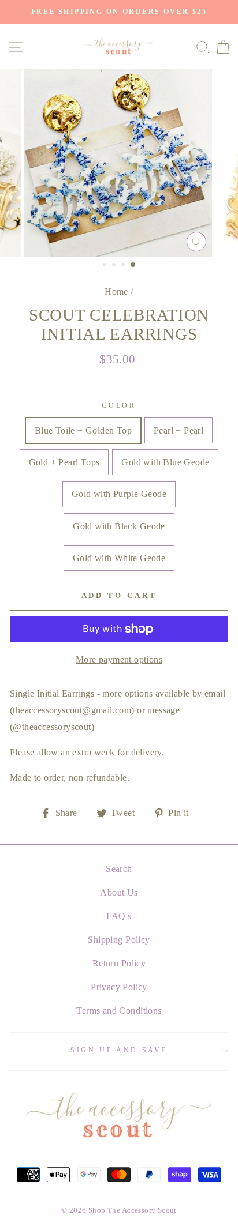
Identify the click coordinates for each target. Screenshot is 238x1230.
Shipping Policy (119, 940)
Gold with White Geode (119, 558)
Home (116, 291)
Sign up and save (119, 1050)
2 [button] (115, 266)
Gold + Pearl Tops (64, 462)
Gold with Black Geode (119, 526)
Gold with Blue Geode (165, 462)
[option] (119, 12)
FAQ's (118, 916)
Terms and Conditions (118, 1010)
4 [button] (133, 265)
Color (119, 405)
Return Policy (119, 963)
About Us (118, 892)
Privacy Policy (119, 987)
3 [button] (124, 266)
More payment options (119, 659)
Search (119, 869)
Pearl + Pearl (178, 430)
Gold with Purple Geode (119, 494)
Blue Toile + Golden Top (83, 430)
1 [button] (106, 266)
